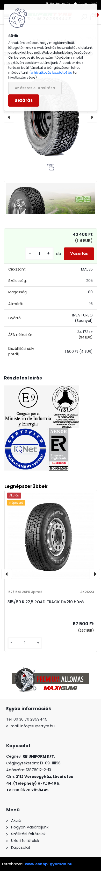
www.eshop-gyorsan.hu (49, 864)
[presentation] (9, 117)
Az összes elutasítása (35, 88)
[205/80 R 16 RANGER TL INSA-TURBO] (50, 117)
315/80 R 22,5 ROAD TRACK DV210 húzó (46, 602)
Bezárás (24, 100)
